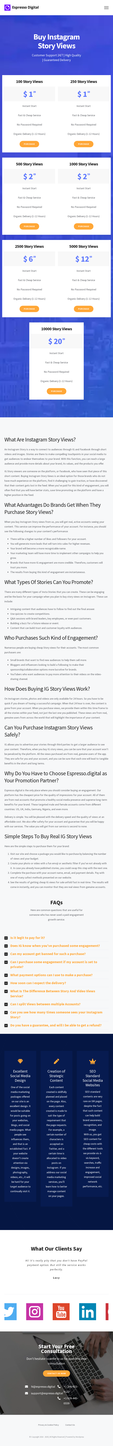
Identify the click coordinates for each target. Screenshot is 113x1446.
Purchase (29, 144)
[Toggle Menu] (106, 7)
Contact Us (70, 1425)
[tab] (56, 938)
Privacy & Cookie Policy (48, 1425)
